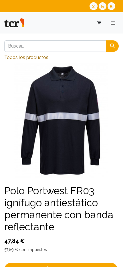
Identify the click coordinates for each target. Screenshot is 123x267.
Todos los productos (26, 57)
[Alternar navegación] (113, 23)
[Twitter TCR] (93, 6)
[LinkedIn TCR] (102, 6)
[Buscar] (112, 46)
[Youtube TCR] (111, 6)
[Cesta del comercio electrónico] (99, 23)
